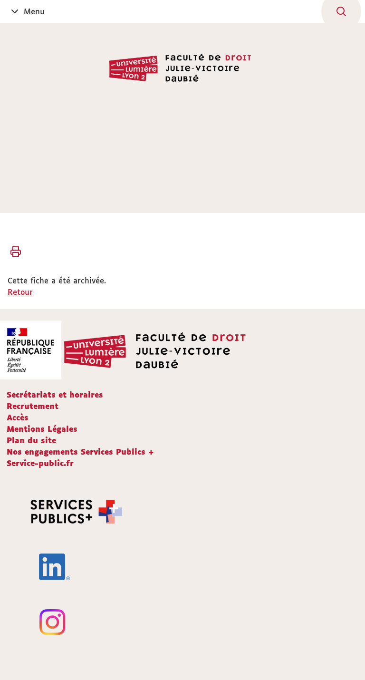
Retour (20, 292)
